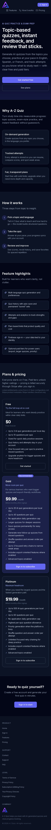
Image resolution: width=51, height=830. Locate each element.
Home (4, 728)
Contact (5, 755)
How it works (28, 10)
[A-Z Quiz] (5, 5)
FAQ (3, 765)
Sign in (44, 5)
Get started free (25, 80)
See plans (25, 88)
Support (5, 760)
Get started (25, 466)
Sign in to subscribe (25, 566)
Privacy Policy (7, 782)
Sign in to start (26, 704)
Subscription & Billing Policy (13, 787)
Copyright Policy (8, 796)
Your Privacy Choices (10, 792)
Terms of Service (9, 778)
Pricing (42, 10)
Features (13, 10)
